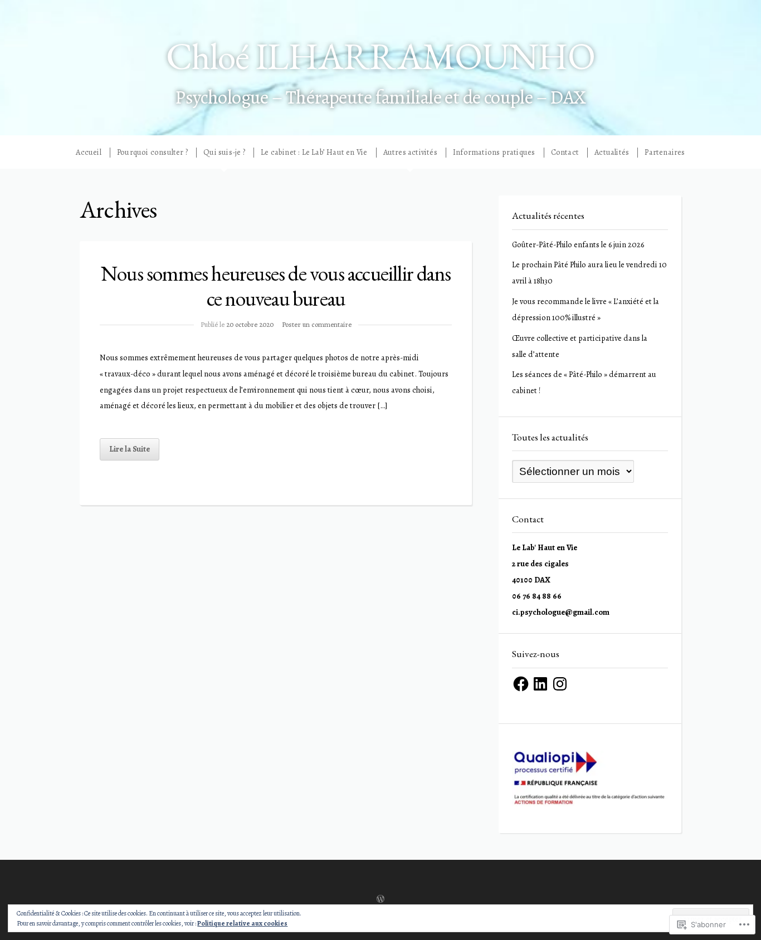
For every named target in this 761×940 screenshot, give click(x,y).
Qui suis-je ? (224, 152)
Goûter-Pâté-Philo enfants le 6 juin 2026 (578, 244)
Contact (565, 152)
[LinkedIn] (540, 684)
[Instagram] (560, 684)
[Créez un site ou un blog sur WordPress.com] (380, 899)
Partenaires (665, 152)
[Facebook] (521, 684)
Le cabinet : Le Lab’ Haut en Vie (314, 152)
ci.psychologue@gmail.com (560, 612)
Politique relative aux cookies (242, 923)
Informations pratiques (494, 152)
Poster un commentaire (317, 324)
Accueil (88, 152)
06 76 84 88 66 (537, 595)
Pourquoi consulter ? (152, 152)
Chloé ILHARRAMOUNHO (380, 56)
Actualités (611, 152)
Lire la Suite (129, 448)
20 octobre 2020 (250, 324)
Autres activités (410, 152)
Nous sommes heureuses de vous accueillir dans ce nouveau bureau (276, 286)
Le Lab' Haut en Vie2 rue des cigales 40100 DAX (544, 563)
